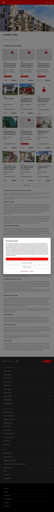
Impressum (31, 271)
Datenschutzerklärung (17, 249)
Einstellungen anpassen (27, 266)
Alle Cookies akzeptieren (27, 259)
